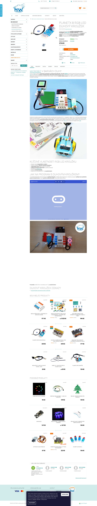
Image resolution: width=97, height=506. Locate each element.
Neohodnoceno (68, 29)
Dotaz (73, 62)
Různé (12, 55)
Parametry (38, 66)
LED (68, 32)
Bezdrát (13, 41)
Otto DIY (13, 36)
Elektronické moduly (17, 29)
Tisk (64, 62)
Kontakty (47, 15)
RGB (66, 32)
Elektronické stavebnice (17, 24)
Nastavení (32, 502)
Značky (13, 60)
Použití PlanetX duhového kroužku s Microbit (40, 290)
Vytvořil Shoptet (84, 503)
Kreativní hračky (15, 25)
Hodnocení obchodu (37, 15)
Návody (54, 15)
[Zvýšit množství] (63, 48)
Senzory (13, 44)
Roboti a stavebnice (16, 49)
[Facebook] (11, 1)
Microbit (35, 71)
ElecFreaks (72, 54)
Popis (32, 66)
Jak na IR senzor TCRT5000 (17, 75)
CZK (84, 1)
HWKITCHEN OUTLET (15, 57)
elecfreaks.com (73, 56)
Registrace (80, 1)
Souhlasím (65, 494)
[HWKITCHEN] (19, 7)
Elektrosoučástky (16, 47)
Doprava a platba (25, 15)
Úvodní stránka (12, 15)
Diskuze (56, 66)
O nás (16, 15)
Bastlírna (61, 15)
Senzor (65, 120)
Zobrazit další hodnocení (81, 477)
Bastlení (13, 39)
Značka (44, 66)
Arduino (13, 19)
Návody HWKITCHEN (15, 69)
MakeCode (39, 168)
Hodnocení (62, 66)
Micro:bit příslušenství (17, 31)
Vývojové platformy (16, 33)
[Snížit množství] (63, 50)
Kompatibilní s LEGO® (16, 27)
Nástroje (13, 52)
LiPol (85, 118)
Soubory (50, 66)
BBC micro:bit (14, 22)
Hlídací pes (82, 62)
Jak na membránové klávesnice (19, 70)
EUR (86, 1)
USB (80, 120)
